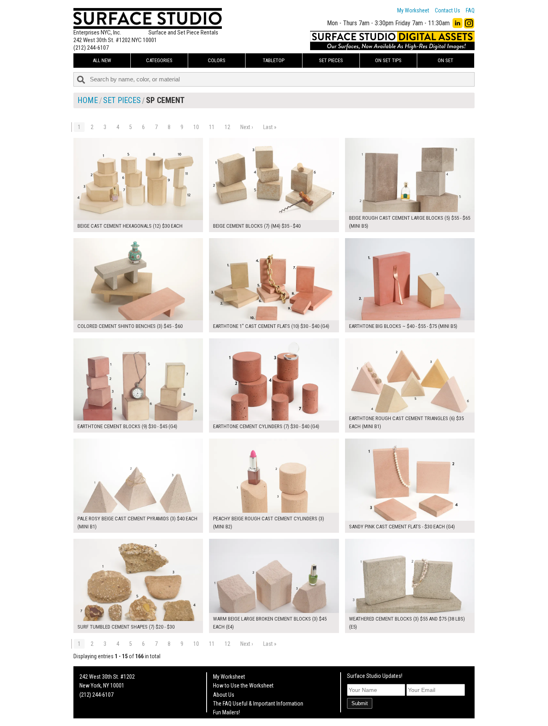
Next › (246, 127)
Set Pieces (331, 60)
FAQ (470, 10)
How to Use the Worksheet (243, 685)
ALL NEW (102, 60)
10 (196, 127)
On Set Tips (388, 60)
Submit (359, 703)
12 (227, 127)
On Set (445, 60)
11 (212, 127)
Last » (269, 127)
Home (87, 100)
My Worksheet (413, 10)
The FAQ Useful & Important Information (258, 703)
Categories (159, 60)
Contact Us (447, 10)
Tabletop (273, 60)
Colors (216, 60)
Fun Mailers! (226, 712)
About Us (223, 695)
